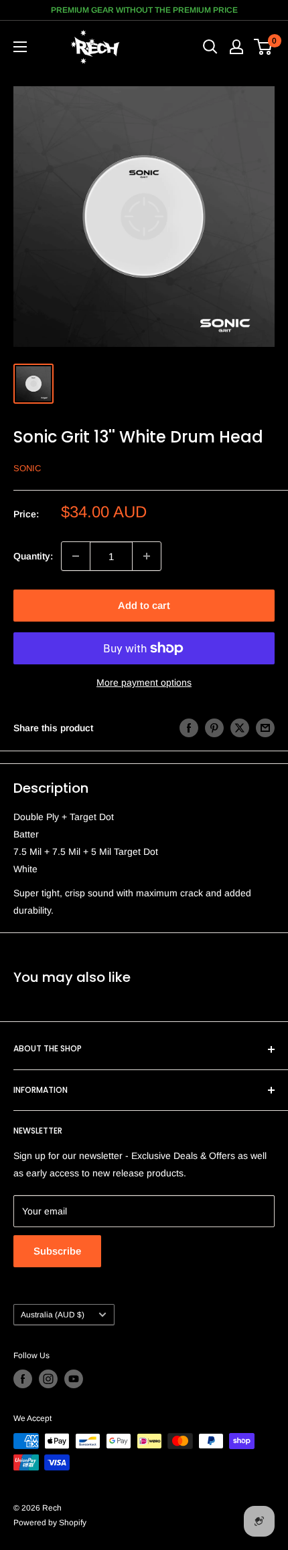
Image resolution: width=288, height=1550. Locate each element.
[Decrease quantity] (76, 556)
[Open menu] (20, 46)
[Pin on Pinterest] (214, 727)
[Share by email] (265, 727)
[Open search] (210, 46)
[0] (263, 47)
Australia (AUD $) (52, 1314)
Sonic (27, 468)
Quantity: (33, 556)
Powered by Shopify (49, 1522)
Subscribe (57, 1251)
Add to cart (144, 605)
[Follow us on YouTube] (73, 1379)
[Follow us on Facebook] (22, 1379)
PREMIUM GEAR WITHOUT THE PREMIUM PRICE (144, 10)
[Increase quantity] (147, 556)
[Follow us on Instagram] (48, 1379)
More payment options (144, 682)
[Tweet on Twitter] (239, 727)
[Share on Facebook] (188, 727)
